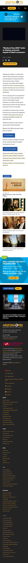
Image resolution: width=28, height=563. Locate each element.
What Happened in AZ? (8, 408)
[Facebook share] (4, 60)
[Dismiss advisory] (22, 17)
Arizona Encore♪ (6, 437)
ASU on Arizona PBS (7, 420)
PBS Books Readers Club (8, 532)
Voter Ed (4, 460)
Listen (4, 429)
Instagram (9, 389)
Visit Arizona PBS (6, 536)
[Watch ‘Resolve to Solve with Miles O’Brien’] (14, 179)
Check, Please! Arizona (8, 404)
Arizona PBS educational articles (10, 501)
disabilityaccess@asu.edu (9, 338)
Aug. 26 (6, 193)
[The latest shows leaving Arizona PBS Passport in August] (14, 235)
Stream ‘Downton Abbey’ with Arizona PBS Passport (13, 231)
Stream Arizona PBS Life (8, 422)
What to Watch (6, 400)
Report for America (7, 509)
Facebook (8, 386)
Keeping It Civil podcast (8, 441)
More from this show (10, 63)
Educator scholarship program (9, 505)
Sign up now (13, 277)
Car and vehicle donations (8, 556)
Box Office (5, 528)
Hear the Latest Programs (8, 431)
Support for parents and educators (10, 507)
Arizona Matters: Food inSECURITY (10, 410)
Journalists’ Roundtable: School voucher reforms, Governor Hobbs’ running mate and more (15, 316)
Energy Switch (6, 412)
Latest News (5, 450)
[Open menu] (25, 8)
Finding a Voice (6, 443)
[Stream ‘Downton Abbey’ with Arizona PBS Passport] (14, 217)
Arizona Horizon (6, 452)
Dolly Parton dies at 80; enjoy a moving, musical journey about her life (13, 213)
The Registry (5, 499)
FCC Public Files (9, 373)
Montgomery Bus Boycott (16, 114)
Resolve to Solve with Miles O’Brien (10, 402)
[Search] (19, 8)
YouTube (8, 392)
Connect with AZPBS (7, 518)
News (4, 448)
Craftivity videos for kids (8, 480)
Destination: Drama (7, 416)
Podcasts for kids (6, 482)
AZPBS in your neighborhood (9, 497)
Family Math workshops (8, 486)
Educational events (7, 495)
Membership (5, 546)
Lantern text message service (9, 478)
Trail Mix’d (5, 406)
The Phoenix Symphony (8, 435)
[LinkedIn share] (6, 60)
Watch (4, 397)
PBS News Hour (6, 462)
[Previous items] (5, 302)
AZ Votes (5, 456)
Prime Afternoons (6, 418)
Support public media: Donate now (10, 542)
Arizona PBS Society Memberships (10, 544)
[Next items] (23, 302)
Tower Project (6, 554)
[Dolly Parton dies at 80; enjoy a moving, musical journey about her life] (14, 199)
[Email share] (9, 60)
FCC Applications (9, 376)
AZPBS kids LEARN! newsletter (9, 476)
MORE (17, 288)
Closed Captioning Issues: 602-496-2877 (14, 379)
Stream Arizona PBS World (8, 424)
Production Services (7, 530)
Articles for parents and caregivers (10, 484)
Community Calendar (7, 526)
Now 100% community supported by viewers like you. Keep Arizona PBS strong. (12, 17)
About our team (6, 511)
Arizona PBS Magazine (7, 522)
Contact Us (5, 538)
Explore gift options (7, 540)
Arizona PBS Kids (6, 470)
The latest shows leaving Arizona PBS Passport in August (13, 249)
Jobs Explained (6, 414)
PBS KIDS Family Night (7, 474)
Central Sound (6, 433)
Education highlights (7, 493)
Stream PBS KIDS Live (7, 472)
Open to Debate (6, 458)
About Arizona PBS (7, 520)
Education (5, 490)
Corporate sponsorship (8, 550)
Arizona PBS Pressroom (8, 524)
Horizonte (5, 454)
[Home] (14, 2)
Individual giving (6, 548)
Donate (9, 370)
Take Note (5, 439)
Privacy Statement (9, 383)
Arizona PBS (11, 352)
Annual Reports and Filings (8, 534)
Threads (8, 394)
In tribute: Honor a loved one (9, 552)
